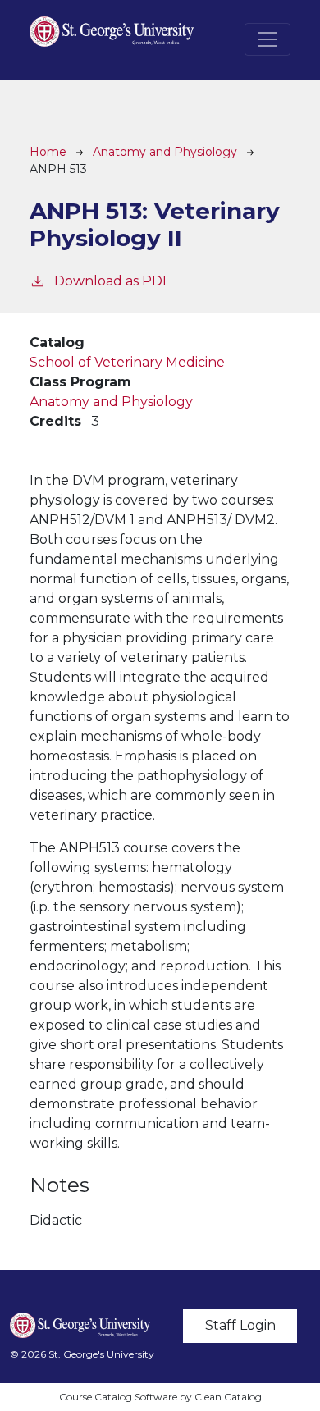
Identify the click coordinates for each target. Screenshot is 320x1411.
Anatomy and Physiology (165, 151)
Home (48, 151)
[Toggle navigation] (267, 39)
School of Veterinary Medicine (127, 362)
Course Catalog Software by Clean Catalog (160, 1396)
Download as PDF (112, 281)
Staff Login (240, 1325)
